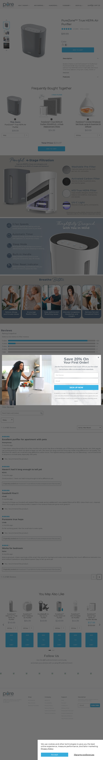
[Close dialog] (98, 357)
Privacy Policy (47, 749)
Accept (54, 754)
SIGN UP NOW (76, 387)
